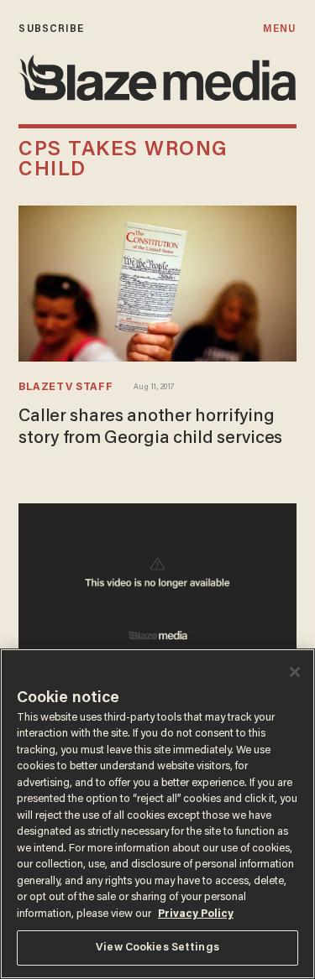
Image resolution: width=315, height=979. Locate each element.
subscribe (51, 28)
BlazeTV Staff (65, 388)
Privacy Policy (196, 914)
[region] (157, 813)
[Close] (294, 672)
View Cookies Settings (157, 947)
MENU (279, 28)
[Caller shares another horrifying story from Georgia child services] (157, 284)
